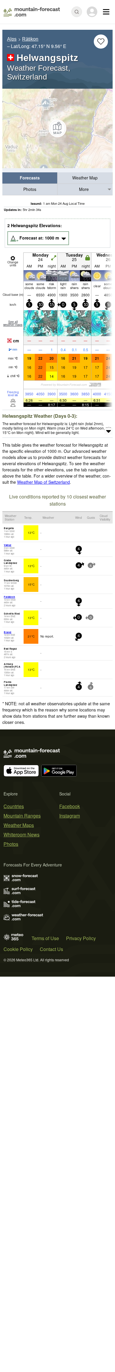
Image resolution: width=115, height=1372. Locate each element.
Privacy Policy (81, 938)
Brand (7, 632)
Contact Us (51, 949)
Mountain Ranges (22, 815)
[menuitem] (30, 178)
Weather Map (85, 178)
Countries (14, 806)
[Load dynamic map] (57, 128)
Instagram (69, 815)
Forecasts (30, 178)
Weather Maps (19, 825)
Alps (12, 39)
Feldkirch (9, 596)
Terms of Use (45, 938)
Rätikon (30, 39)
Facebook (69, 806)
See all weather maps (12, 323)
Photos (29, 189)
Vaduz (7, 545)
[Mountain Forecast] (32, 11)
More (84, 189)
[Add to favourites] (101, 41)
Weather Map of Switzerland (43, 482)
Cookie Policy (18, 949)
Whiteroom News (22, 834)
